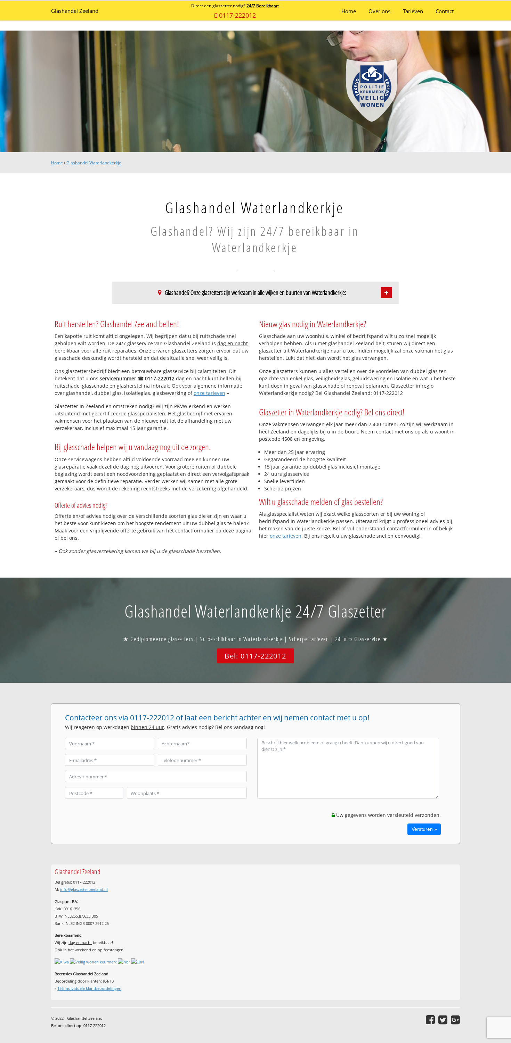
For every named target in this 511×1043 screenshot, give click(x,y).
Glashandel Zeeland (74, 11)
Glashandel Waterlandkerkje (93, 163)
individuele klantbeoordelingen (89, 988)
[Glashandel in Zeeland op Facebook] (430, 1020)
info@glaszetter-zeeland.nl (84, 889)
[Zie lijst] (386, 292)
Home (57, 163)
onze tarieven (209, 393)
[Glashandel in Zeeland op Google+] (455, 1020)
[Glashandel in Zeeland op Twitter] (442, 1020)
